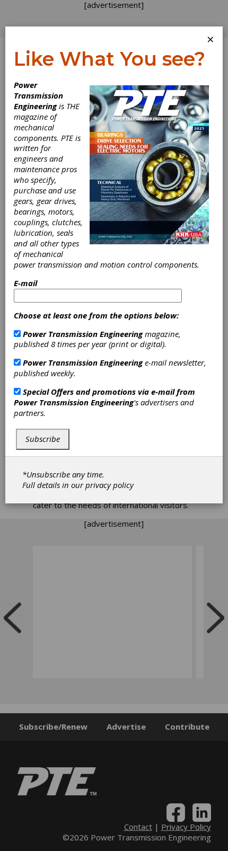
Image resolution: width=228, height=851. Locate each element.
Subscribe (42, 438)
